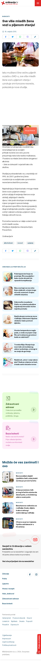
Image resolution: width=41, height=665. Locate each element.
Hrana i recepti (8, 589)
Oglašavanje (7, 635)
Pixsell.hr (5, 625)
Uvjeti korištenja (8, 642)
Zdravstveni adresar (10, 599)
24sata (21, 621)
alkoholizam (8, 243)
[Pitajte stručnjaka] (39, 644)
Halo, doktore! (8, 594)
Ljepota (5, 584)
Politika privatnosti (9, 645)
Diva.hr (29, 618)
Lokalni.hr (5, 621)
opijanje (30, 243)
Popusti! (29, 621)
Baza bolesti (7, 604)
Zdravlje (5, 574)
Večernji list (6, 618)
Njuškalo (14, 621)
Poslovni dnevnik (19, 618)
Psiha (4, 579)
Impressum (6, 639)
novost (20, 243)
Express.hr (15, 625)
